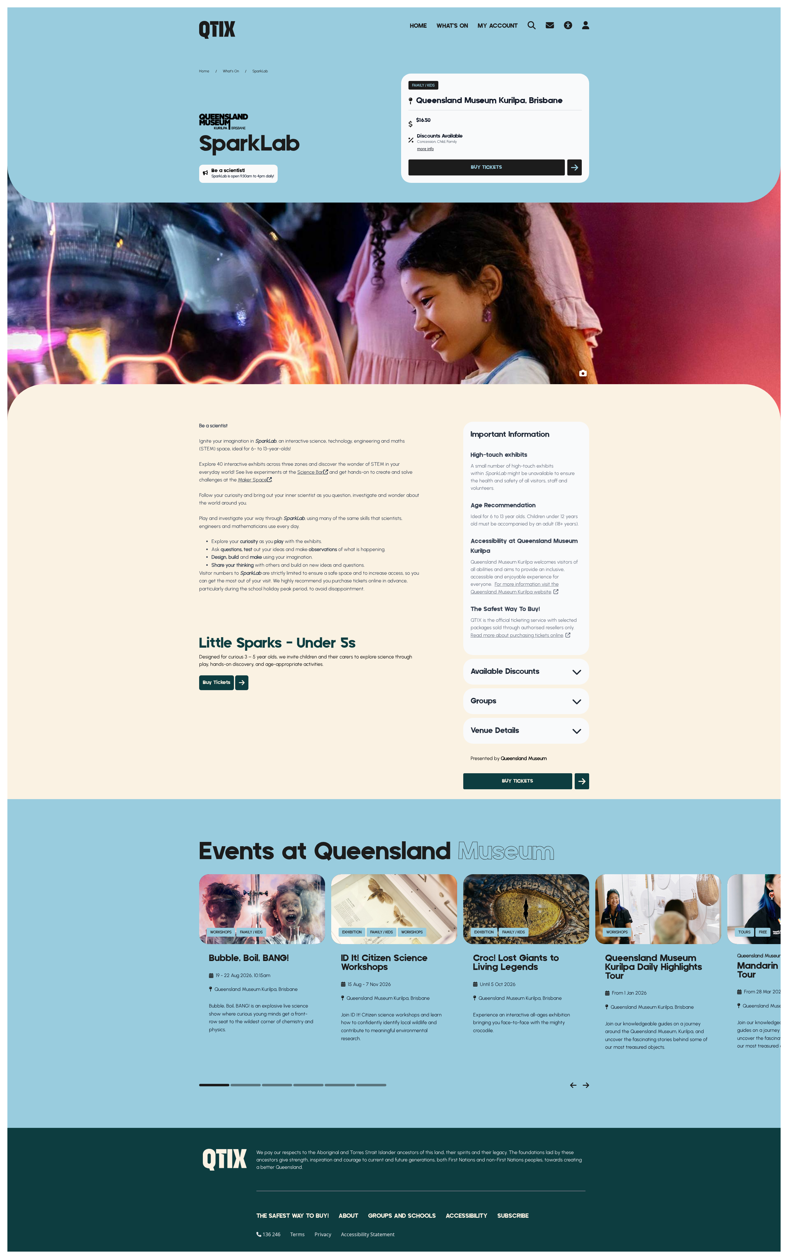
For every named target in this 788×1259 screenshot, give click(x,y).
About (348, 1216)
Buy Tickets (216, 683)
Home (418, 26)
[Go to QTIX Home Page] (217, 30)
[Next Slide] (586, 1085)
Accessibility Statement (368, 1234)
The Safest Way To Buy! (292, 1216)
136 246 (271, 1234)
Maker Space (252, 480)
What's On (452, 26)
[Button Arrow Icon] (574, 167)
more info (425, 148)
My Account (498, 26)
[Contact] (550, 26)
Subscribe (513, 1216)
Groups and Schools (402, 1216)
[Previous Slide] (573, 1085)
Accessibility (467, 1216)
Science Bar (310, 472)
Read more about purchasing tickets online (517, 635)
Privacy (323, 1234)
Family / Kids (423, 85)
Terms (297, 1234)
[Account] (585, 26)
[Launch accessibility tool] (568, 26)
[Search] (532, 26)
